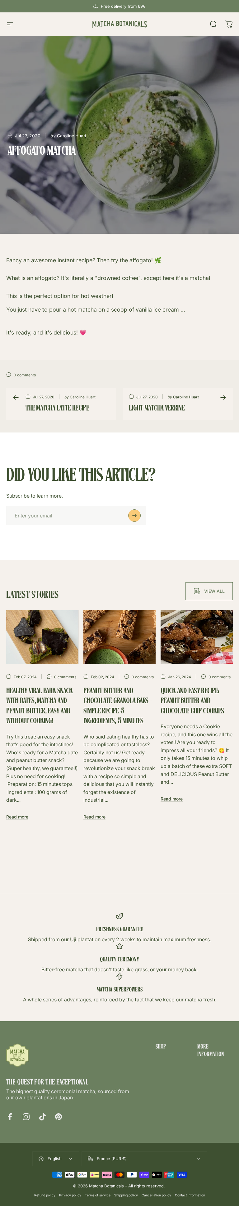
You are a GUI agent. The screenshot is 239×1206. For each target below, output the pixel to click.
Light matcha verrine (157, 408)
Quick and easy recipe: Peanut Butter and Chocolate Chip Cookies (192, 701)
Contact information (190, 1195)
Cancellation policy (156, 1195)
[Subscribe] (134, 515)
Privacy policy (70, 1195)
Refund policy (44, 1195)
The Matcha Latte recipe (57, 408)
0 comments (25, 375)
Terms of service (97, 1195)
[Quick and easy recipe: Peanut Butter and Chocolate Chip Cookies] (197, 637)
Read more (17, 816)
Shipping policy (126, 1195)
